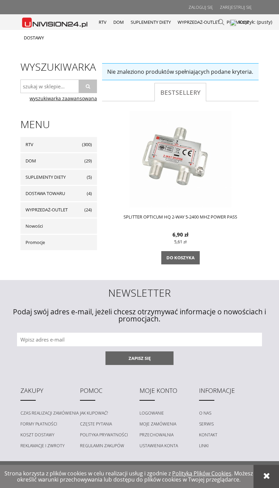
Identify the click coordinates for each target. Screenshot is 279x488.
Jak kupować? (94, 413)
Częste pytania (96, 424)
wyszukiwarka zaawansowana (63, 98)
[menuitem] (102, 22)
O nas (205, 413)
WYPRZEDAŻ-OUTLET (47, 210)
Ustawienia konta (159, 446)
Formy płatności (38, 424)
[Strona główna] (55, 22)
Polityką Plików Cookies (201, 473)
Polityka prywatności (104, 435)
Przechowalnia (157, 435)
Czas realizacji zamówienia (49, 413)
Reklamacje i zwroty (42, 446)
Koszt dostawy (37, 435)
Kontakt (208, 435)
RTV (29, 144)
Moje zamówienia (158, 424)
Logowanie (152, 413)
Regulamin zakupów (102, 446)
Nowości (34, 226)
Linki (204, 446)
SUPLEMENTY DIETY (46, 177)
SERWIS (206, 424)
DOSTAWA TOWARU (45, 193)
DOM (31, 161)
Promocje (35, 242)
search (221, 22)
